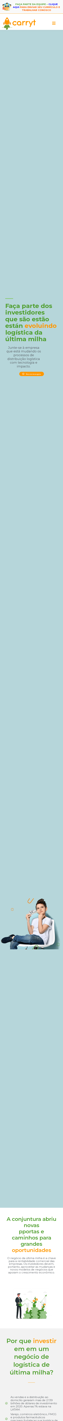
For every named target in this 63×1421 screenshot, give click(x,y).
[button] (54, 23)
